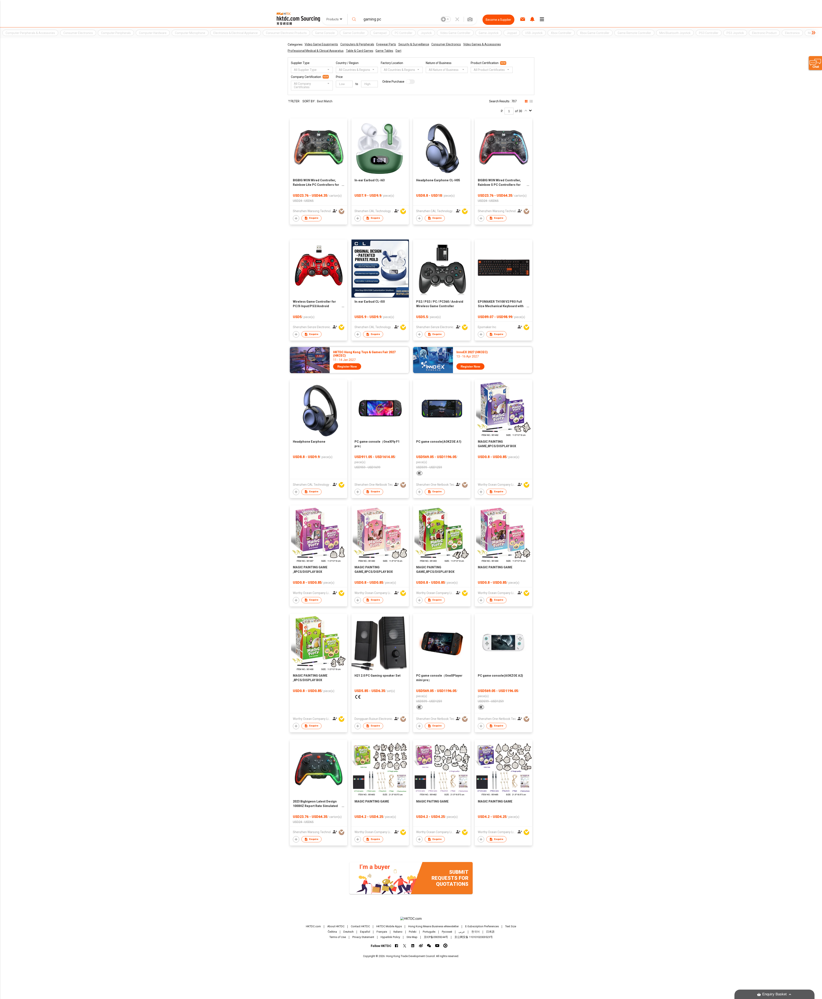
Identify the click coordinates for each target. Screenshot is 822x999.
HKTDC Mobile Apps (389, 926)
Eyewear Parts (386, 44)
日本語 (490, 931)
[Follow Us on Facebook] (397, 946)
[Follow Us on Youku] (445, 946)
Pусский (447, 931)
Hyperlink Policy (390, 937)
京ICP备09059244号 (436, 937)
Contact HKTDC (360, 926)
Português (429, 931)
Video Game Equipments (321, 44)
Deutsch (348, 931)
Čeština (332, 931)
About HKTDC (335, 926)
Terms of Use (337, 937)
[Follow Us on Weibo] (421, 946)
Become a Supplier (498, 19)
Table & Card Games (359, 50)
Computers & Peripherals (357, 44)
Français (382, 931)
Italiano (397, 931)
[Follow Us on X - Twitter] (405, 946)
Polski (412, 931)
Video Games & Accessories (482, 44)
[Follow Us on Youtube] (437, 946)
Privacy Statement (363, 937)
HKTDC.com (313, 926)
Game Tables (384, 50)
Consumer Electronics (446, 44)
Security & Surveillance (413, 44)
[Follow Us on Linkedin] (413, 946)
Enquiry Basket (774, 994)
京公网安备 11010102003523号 (473, 937)
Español (365, 931)
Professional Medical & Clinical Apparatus (316, 50)
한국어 (475, 931)
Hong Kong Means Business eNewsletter (433, 926)
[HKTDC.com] (411, 919)
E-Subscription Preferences (482, 926)
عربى (462, 931)
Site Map (412, 937)
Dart (398, 50)
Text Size (510, 926)
